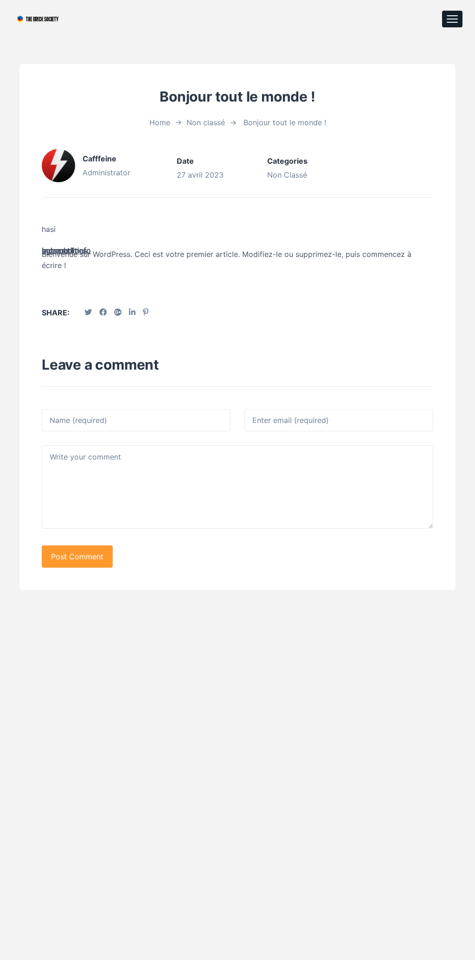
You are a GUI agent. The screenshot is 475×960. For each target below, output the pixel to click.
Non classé (205, 122)
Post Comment (77, 556)
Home (159, 122)
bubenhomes (64, 250)
